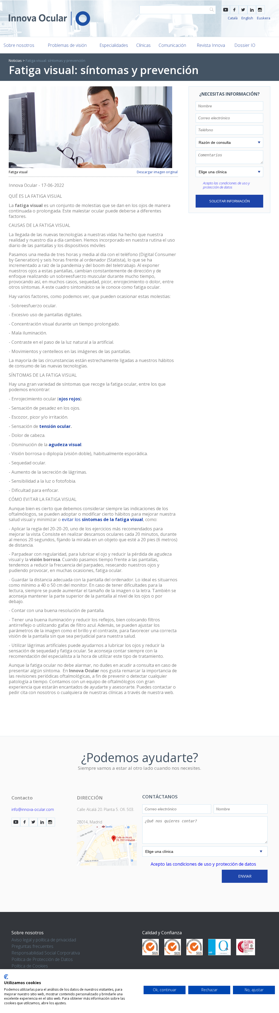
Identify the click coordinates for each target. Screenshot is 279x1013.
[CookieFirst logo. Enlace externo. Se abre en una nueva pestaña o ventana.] (6, 976)
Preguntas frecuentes (32, 946)
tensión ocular (55, 426)
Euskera (263, 18)
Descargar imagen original (157, 172)
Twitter (243, 10)
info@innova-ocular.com (32, 809)
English (247, 18)
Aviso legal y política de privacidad (43, 940)
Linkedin (252, 10)
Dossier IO (244, 45)
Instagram (260, 10)
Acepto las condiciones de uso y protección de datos (226, 185)
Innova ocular (49, 18)
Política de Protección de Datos (42, 959)
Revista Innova (211, 45)
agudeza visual (64, 445)
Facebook (234, 10)
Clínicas (143, 45)
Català (233, 18)
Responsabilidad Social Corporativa (45, 953)
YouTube (226, 10)
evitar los (102, 519)
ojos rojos (69, 399)
